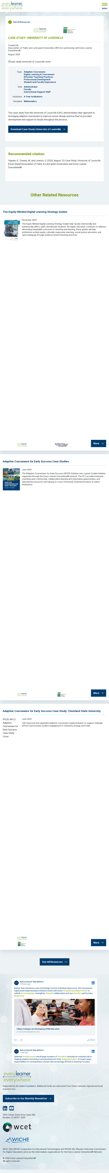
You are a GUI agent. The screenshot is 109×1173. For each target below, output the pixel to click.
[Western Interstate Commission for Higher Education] (54, 1140)
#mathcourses (29, 1056)
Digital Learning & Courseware (39, 74)
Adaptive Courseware (34, 72)
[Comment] (20, 1040)
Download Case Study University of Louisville (36, 129)
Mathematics (30, 101)
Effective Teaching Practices (38, 77)
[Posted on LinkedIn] (93, 983)
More (96, 443)
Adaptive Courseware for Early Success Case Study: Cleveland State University (52, 711)
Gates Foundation (27, 1086)
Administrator (31, 87)
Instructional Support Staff (37, 92)
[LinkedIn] (5, 1109)
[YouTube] (11, 1109)
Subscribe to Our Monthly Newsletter (26, 1098)
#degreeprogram (69, 1059)
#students (62, 1056)
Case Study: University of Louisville (35, 38)
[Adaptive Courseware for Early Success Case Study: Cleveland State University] (11, 736)
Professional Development (37, 79)
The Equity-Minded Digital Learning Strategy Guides (35, 211)
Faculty (27, 89)
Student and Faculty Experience (40, 82)
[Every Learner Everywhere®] (12, 6)
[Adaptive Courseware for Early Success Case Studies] (11, 489)
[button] (105, 6)
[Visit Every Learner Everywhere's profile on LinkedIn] (16, 983)
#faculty (49, 993)
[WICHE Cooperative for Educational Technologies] (54, 1128)
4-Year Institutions (33, 96)
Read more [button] (19, 996)
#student (77, 993)
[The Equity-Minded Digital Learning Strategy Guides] (11, 240)
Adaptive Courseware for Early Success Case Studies (36, 461)
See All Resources (21, 22)
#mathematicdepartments (75, 991)
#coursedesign (27, 993)
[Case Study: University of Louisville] (29, 61)
